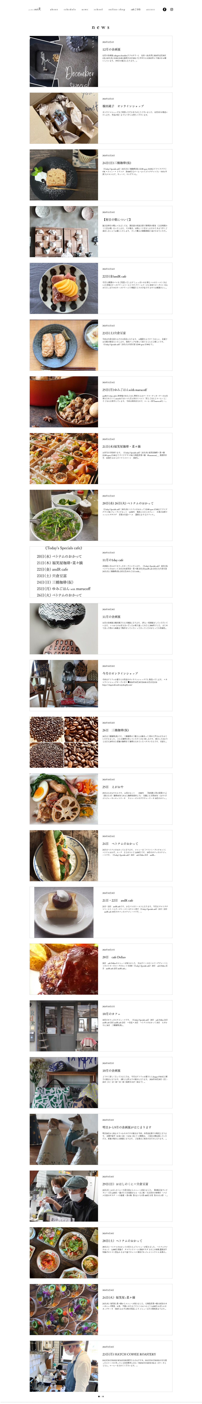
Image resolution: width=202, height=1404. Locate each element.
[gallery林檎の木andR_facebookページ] (164, 9)
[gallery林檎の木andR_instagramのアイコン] (171, 9)
